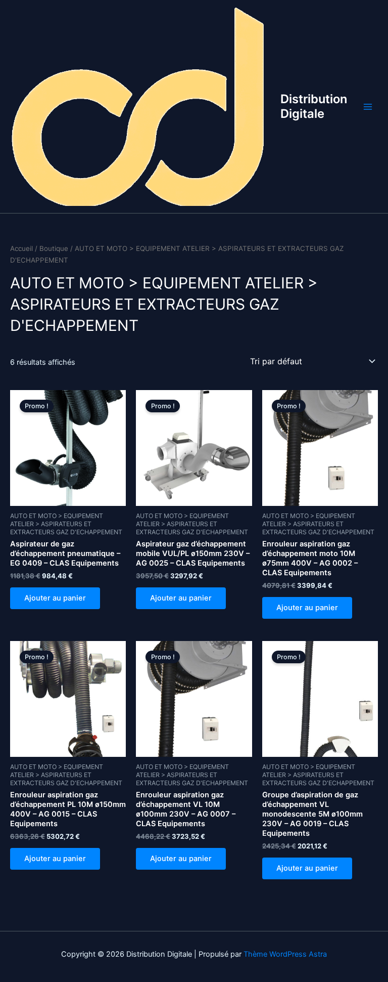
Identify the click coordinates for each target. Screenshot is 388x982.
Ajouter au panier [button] (55, 598)
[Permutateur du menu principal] (368, 106)
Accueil (21, 248)
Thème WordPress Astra (285, 954)
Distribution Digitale (313, 106)
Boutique (53, 248)
